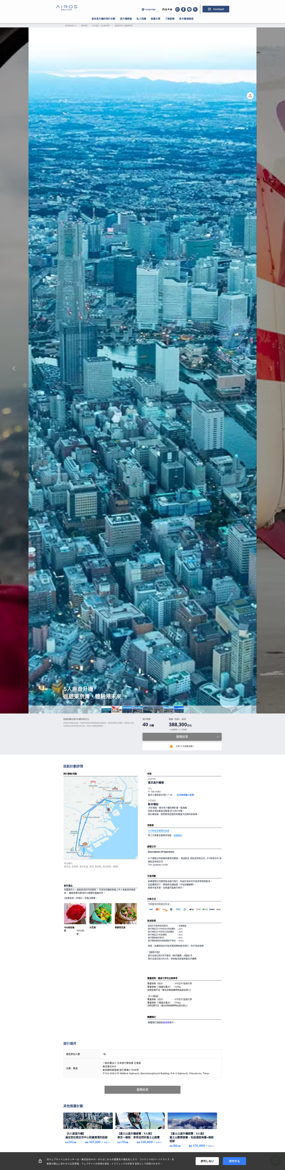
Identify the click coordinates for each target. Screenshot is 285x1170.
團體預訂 (151, 1017)
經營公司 (151, 846)
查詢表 (166, 1022)
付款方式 (151, 898)
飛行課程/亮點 (70, 773)
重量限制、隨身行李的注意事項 (162, 978)
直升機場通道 (186, 18)
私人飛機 (141, 18)
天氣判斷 (151, 876)
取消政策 (151, 920)
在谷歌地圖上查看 (185, 794)
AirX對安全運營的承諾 (158, 830)
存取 (149, 773)
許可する (234, 1161)
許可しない (207, 1161)
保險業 (150, 825)
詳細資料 (178, 835)
